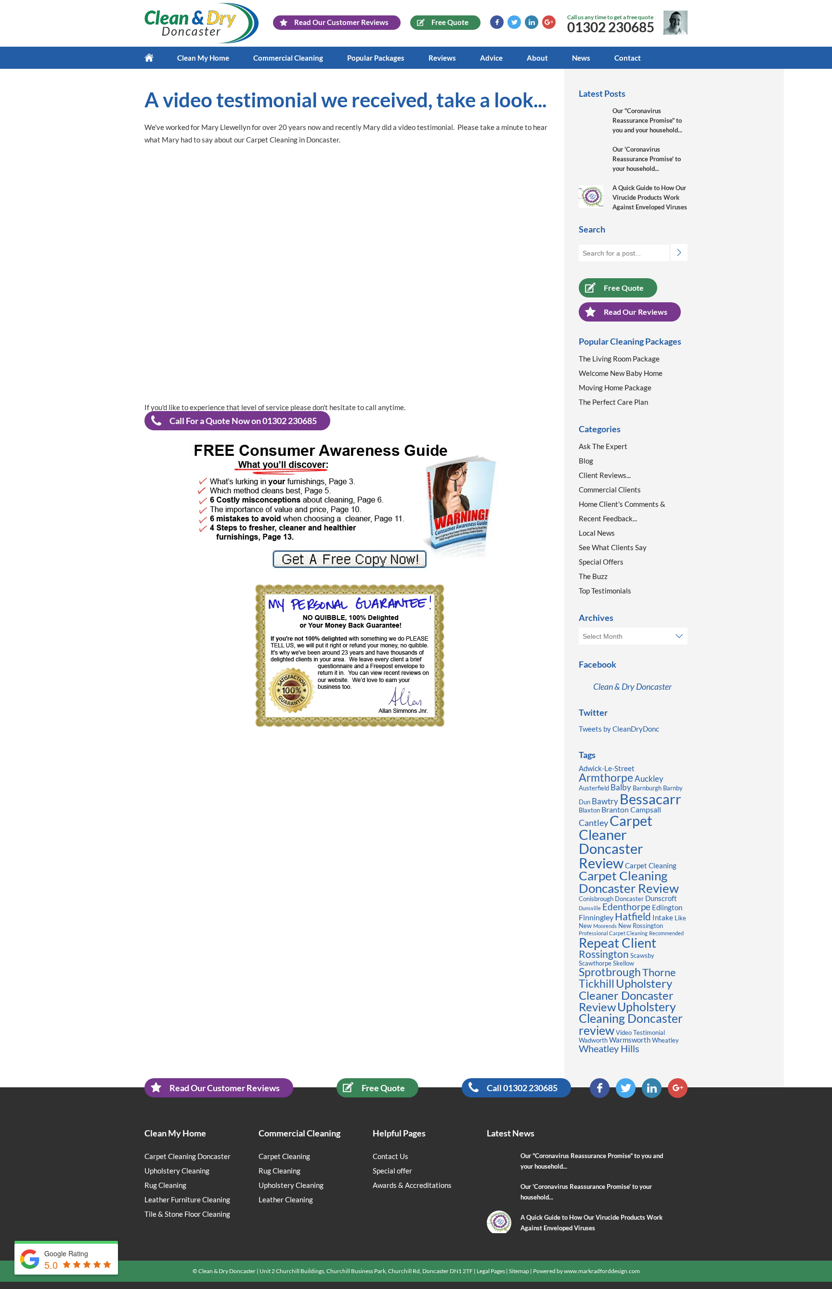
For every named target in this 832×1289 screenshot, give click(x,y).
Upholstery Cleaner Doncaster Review (626, 994)
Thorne (659, 972)
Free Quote (624, 287)
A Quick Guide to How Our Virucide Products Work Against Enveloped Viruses (649, 197)
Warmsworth (629, 1040)
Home (154, 58)
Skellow (623, 963)
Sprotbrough (610, 972)
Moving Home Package (615, 387)
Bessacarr (650, 798)
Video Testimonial (640, 1032)
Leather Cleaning (286, 1199)
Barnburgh (647, 788)
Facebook (497, 22)
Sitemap (519, 1271)
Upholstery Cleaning (176, 1170)
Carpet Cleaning (650, 866)
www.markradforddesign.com (602, 1271)
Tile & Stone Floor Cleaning (187, 1214)
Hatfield (633, 916)
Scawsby (642, 955)
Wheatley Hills (609, 1048)
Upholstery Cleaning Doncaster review (631, 1018)
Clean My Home (203, 57)
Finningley (596, 917)
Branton (615, 809)
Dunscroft (661, 898)
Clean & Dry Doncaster (632, 686)
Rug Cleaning (165, 1185)
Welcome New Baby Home (621, 373)
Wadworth (593, 1040)
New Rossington (640, 925)
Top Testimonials (605, 590)
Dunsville (590, 908)
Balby (621, 787)
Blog (586, 460)
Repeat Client (617, 943)
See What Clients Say (613, 547)
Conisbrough (596, 898)
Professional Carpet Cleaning (613, 933)
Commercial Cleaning (288, 57)
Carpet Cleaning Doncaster (187, 1156)
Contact (627, 57)
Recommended (666, 933)
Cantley (593, 822)
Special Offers (601, 561)
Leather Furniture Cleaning (187, 1199)
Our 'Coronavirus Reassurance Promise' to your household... (646, 158)
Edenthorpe (626, 906)
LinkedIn (531, 22)
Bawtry (605, 801)
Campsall (645, 809)
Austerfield (594, 788)
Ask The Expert (603, 446)
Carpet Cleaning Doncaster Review (629, 882)
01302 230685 (610, 27)
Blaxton (589, 810)
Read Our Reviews (635, 311)
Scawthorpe (595, 963)
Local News (597, 532)
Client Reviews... (605, 475)
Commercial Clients (610, 489)
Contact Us (390, 1156)
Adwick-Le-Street (607, 768)
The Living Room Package (619, 358)
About (537, 57)
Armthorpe (606, 777)
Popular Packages (375, 57)
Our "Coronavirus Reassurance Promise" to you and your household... (647, 120)
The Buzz (593, 576)
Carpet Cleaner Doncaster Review (615, 841)
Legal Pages (491, 1271)
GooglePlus (549, 22)
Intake (662, 918)
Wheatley (665, 1040)
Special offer (392, 1170)
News (581, 57)
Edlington (667, 907)
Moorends (605, 926)
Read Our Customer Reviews (224, 1088)
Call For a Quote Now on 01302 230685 (243, 420)
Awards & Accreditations (412, 1185)
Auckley (649, 778)
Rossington (604, 954)
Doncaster (629, 898)
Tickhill (596, 983)
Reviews (442, 57)
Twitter (514, 22)
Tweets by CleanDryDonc (619, 728)
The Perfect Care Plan (613, 402)
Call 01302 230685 (522, 1088)
